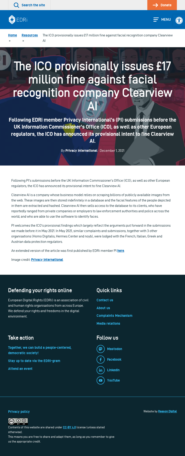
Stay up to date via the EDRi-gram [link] (34, 361)
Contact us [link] (105, 300)
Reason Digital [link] (167, 411)
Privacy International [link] (47, 260)
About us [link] (103, 308)
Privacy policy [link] (19, 412)
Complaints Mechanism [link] (114, 315)
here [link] (120, 251)
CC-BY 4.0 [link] (69, 427)
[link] (179, 20)
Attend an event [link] (20, 369)
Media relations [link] (108, 323)
